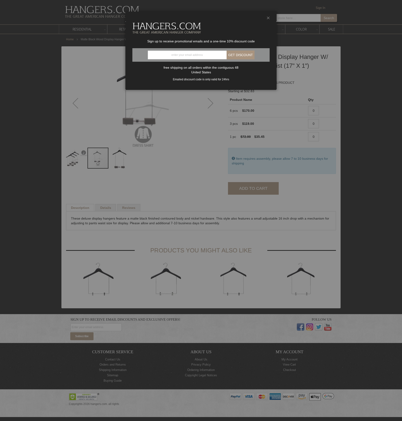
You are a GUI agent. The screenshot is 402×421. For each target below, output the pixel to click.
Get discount (240, 55)
